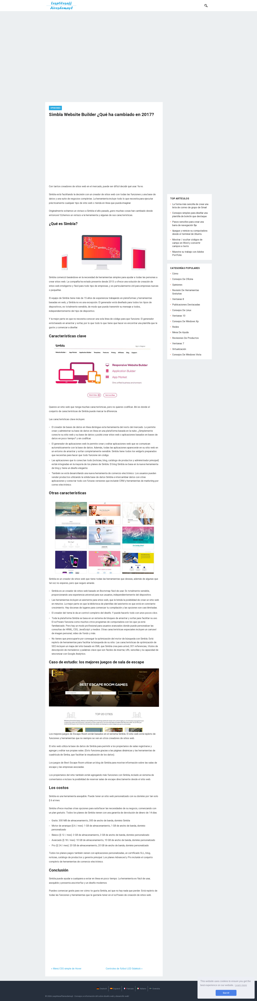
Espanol (116, 989)
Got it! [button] (226, 993)
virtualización (179, 349)
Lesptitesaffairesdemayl (62, 996)
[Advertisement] (128, 33)
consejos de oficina (182, 279)
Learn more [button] (241, 985)
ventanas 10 (178, 315)
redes (175, 326)
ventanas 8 (178, 299)
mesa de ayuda (180, 332)
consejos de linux (181, 310)
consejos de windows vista (186, 354)
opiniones (177, 284)
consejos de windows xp (185, 321)
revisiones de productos (185, 338)
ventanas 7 (178, 343)
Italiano (143, 989)
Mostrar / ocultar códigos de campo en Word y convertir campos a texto (187, 243)
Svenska (156, 989)
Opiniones (55, 108)
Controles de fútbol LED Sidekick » (124, 968)
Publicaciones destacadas (186, 304)
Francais (130, 989)
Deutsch (103, 989)
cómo (175, 273)
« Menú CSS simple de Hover (66, 968)
